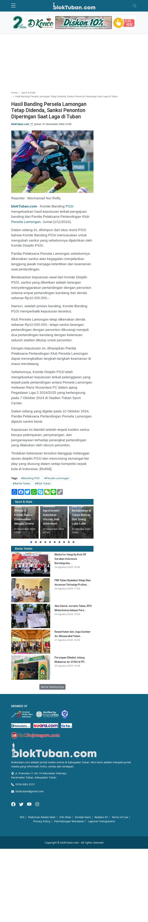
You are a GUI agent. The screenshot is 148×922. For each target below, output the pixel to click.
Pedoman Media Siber (42, 817)
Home (14, 92)
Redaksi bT (101, 817)
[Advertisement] (74, 61)
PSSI (69, 206)
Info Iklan (65, 817)
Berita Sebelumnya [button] (52, 687)
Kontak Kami (83, 817)
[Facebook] (13, 804)
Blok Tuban (44, 483)
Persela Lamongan (26, 222)
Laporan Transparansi (101, 821)
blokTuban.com (20, 124)
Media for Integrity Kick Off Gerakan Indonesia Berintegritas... (70, 559)
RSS (22, 817)
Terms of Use (120, 817)
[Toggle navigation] (134, 6)
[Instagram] (37, 804)
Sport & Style (28, 92)
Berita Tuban (22, 483)
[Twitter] (21, 804)
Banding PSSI (31, 478)
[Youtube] (29, 804)
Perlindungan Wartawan (69, 821)
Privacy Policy (41, 821)
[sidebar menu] (13, 6)
